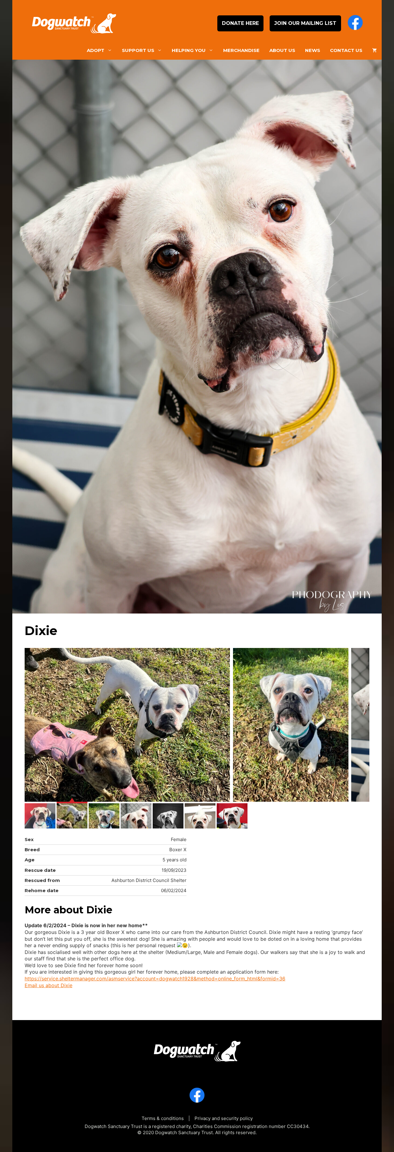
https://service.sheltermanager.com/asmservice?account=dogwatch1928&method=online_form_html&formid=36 (155, 978)
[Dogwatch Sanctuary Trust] (197, 1048)
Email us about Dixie (48, 985)
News (312, 50)
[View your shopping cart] (374, 50)
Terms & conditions (163, 1118)
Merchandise (241, 50)
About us (282, 50)
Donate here (240, 23)
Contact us (346, 50)
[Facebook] (355, 23)
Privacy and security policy (224, 1118)
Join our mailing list (305, 23)
